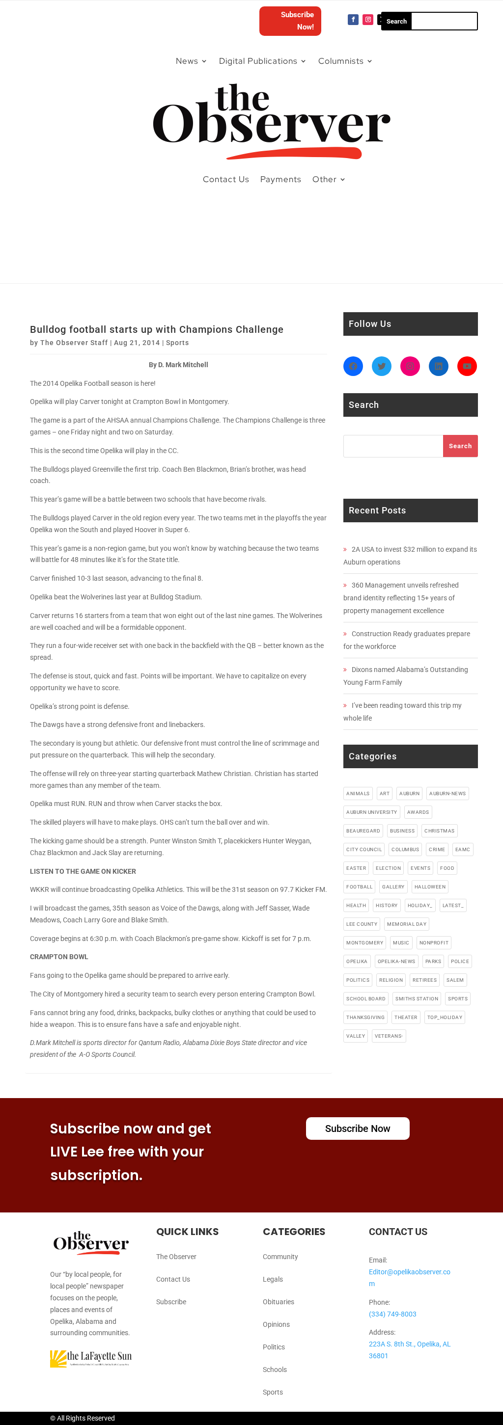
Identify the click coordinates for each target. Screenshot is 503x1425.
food (447, 868)
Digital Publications (258, 60)
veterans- (389, 1036)
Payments (281, 179)
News (187, 60)
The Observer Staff (74, 343)
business (402, 830)
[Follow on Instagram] (368, 19)
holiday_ (420, 905)
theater (406, 1017)
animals (358, 793)
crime (437, 849)
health (356, 905)
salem (455, 980)
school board (366, 998)
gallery (393, 886)
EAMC (463, 849)
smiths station (416, 998)
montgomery (364, 942)
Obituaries (278, 1302)
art (385, 793)
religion (391, 980)
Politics (274, 1347)
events (420, 868)
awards (418, 812)
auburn (409, 793)
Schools (275, 1369)
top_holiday (445, 1017)
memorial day (406, 924)
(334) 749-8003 (393, 1314)
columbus (405, 849)
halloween (430, 886)
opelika (357, 961)
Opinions (276, 1324)
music (401, 942)
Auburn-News (447, 793)
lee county (361, 924)
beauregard (363, 830)
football (359, 886)
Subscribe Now (358, 1128)
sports (458, 998)
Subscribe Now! (297, 21)
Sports (177, 343)
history (387, 905)
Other (324, 179)
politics (357, 980)
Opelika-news (397, 961)
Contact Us (226, 179)
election (388, 868)
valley (355, 1036)
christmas (439, 830)
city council (364, 849)
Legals (273, 1279)
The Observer (176, 1257)
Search (460, 446)
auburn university (371, 812)
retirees (425, 980)
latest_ (453, 905)
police (460, 961)
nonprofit (434, 942)
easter (356, 868)
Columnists (341, 60)
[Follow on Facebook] (353, 19)
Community (280, 1257)
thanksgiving (365, 1017)
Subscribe (171, 1302)
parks (433, 961)
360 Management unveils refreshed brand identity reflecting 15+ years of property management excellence (401, 598)
